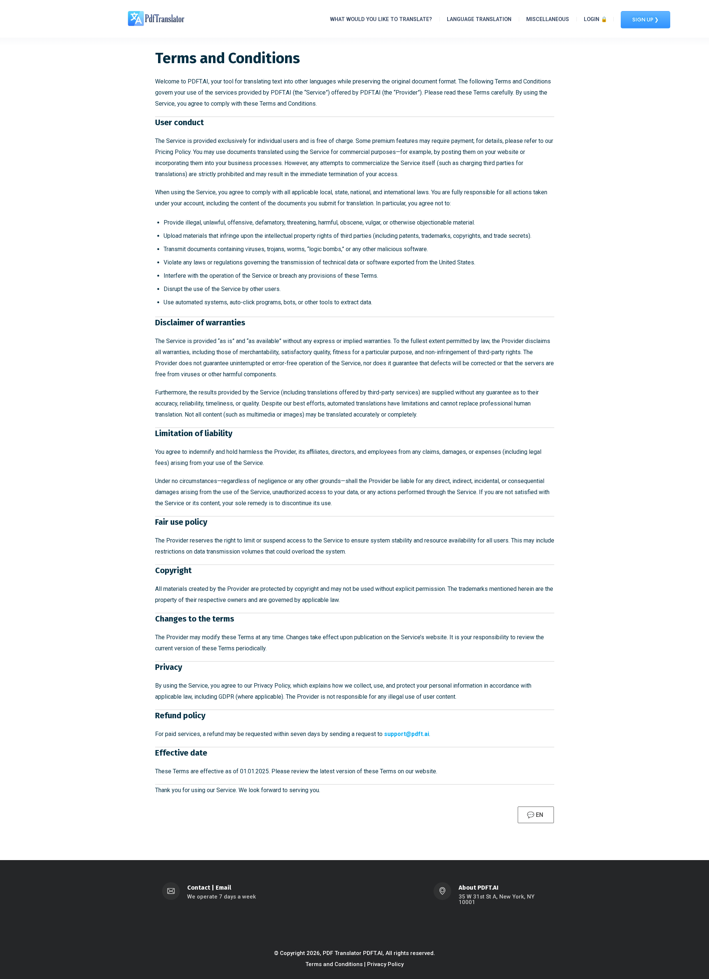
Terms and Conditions (334, 964)
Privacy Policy (385, 964)
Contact (198, 887)
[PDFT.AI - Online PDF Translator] (156, 18)
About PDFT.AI (479, 887)
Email (223, 887)
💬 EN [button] (536, 814)
